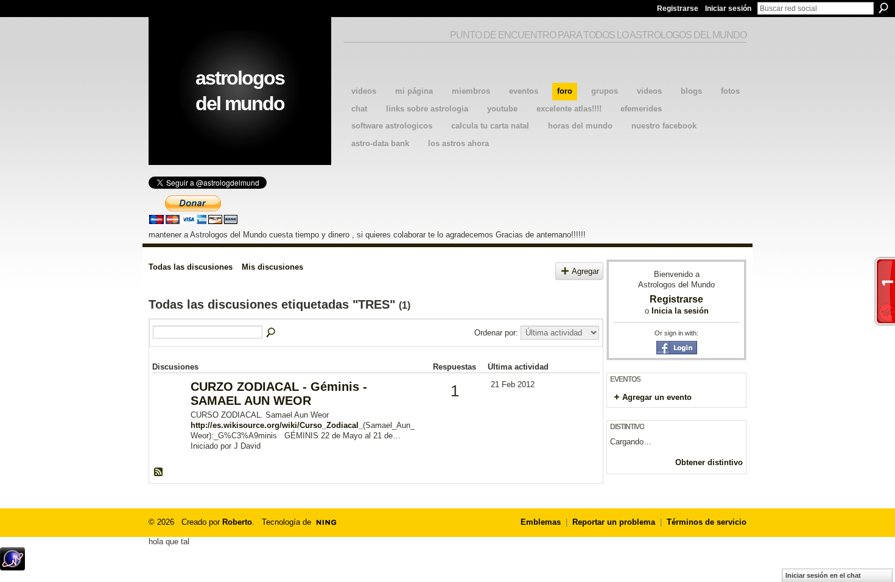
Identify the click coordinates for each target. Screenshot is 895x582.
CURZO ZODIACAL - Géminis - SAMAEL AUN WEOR (279, 393)
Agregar (585, 271)
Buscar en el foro (271, 333)
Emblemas (541, 522)
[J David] (169, 406)
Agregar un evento (657, 397)
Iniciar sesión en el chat (823, 575)
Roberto (237, 522)
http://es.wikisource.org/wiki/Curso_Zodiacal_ (277, 425)
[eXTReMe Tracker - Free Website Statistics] (12, 567)
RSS (158, 472)
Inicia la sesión (680, 310)
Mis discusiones (272, 267)
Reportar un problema (613, 522)
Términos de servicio (706, 522)
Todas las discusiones (191, 267)
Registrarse (677, 8)
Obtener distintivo (709, 462)
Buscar (883, 7)
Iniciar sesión (728, 8)
